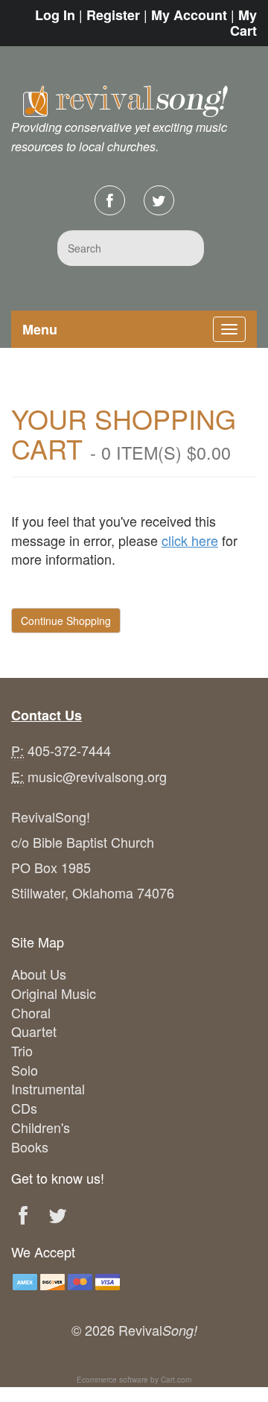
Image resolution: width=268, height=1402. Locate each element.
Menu (39, 329)
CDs (24, 1107)
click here (190, 540)
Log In (55, 15)
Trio (22, 1050)
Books (29, 1146)
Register (113, 15)
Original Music (53, 993)
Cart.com (176, 1379)
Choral (31, 1012)
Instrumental (48, 1088)
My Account (189, 15)
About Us (38, 973)
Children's (40, 1127)
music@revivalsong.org (97, 776)
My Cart (243, 22)
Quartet (34, 1031)
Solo (24, 1069)
